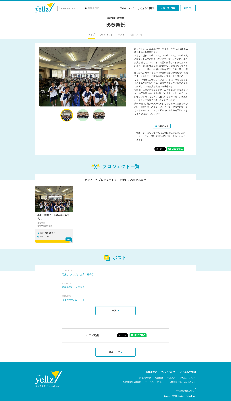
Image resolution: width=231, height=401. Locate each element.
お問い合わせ (145, 377)
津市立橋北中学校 (115, 18)
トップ (91, 34)
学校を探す (151, 372)
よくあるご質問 (146, 8)
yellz (48, 379)
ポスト (121, 34)
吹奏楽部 (115, 25)
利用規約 (171, 377)
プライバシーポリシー (155, 382)
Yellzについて (127, 8)
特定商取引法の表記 (132, 382)
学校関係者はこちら (67, 8)
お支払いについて (188, 377)
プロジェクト (106, 34)
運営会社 (159, 377)
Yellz (45, 8)
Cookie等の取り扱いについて (183, 382)
